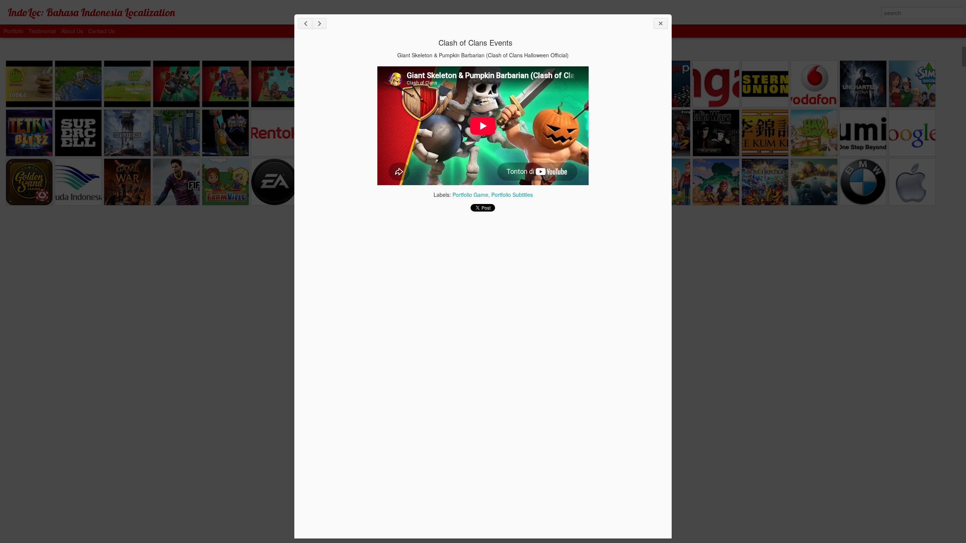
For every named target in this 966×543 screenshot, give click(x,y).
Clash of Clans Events (475, 42)
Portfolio (13, 31)
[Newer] (305, 23)
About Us (72, 31)
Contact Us (101, 31)
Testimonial (42, 31)
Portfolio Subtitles (512, 194)
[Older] (319, 23)
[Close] (661, 23)
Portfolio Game (470, 194)
